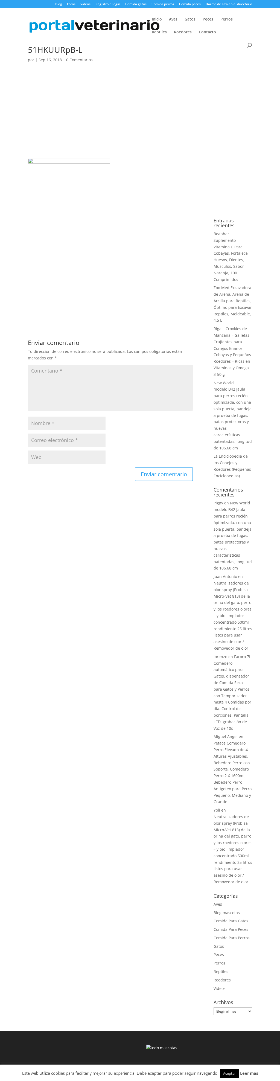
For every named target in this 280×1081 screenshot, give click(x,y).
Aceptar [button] (229, 1073)
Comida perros (162, 4)
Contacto (207, 32)
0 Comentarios (79, 59)
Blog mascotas (227, 912)
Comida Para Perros (232, 937)
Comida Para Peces (231, 929)
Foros (71, 4)
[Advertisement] (110, 117)
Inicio (157, 19)
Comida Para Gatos (231, 920)
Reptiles (159, 32)
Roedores (183, 32)
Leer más (249, 1073)
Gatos (190, 19)
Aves (173, 19)
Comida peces (190, 4)
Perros (226, 19)
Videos (85, 4)
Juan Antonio (225, 576)
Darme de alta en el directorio (229, 4)
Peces (208, 19)
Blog (58, 4)
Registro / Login (107, 4)
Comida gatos (136, 4)
